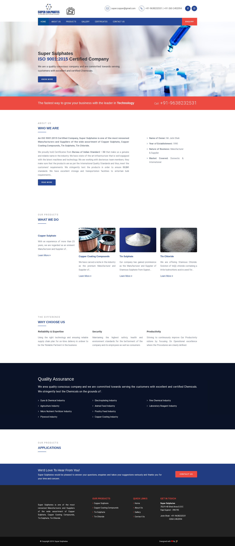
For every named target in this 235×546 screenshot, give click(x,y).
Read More (46, 182)
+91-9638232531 (178, 102)
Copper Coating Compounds (94, 256)
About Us (56, 22)
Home (43, 22)
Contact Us (119, 22)
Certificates (101, 22)
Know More (47, 79)
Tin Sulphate (126, 256)
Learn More (43, 255)
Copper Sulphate (47, 235)
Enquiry (189, 22)
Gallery (85, 22)
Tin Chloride (167, 256)
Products (71, 22)
